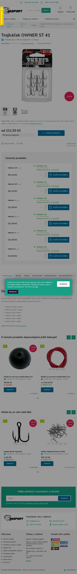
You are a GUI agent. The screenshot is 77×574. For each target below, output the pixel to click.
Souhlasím (63, 284)
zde (36, 287)
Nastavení (13, 292)
